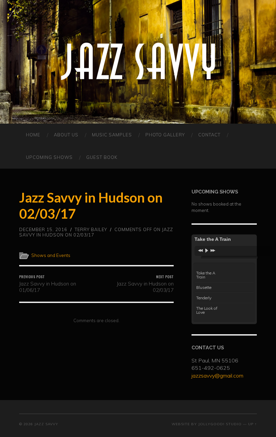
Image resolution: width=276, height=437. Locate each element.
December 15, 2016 (43, 229)
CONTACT (209, 134)
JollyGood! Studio (220, 424)
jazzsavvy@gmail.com (217, 375)
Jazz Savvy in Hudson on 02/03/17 (145, 284)
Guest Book (101, 157)
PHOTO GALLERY (165, 134)
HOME (33, 134)
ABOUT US (66, 134)
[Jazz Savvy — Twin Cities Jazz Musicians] (138, 62)
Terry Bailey (91, 229)
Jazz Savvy (46, 424)
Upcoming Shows (49, 157)
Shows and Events (50, 255)
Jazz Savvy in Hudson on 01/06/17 (47, 284)
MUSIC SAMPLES (112, 134)
